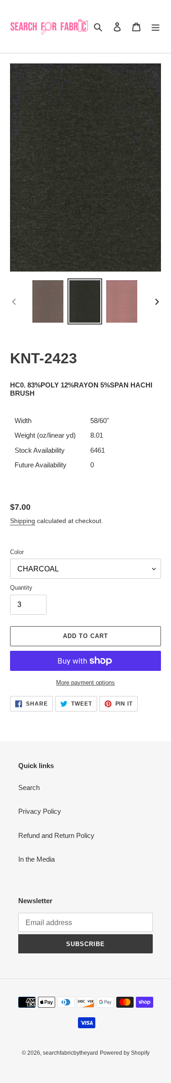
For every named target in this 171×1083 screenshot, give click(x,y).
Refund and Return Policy (56, 835)
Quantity (21, 587)
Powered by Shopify (125, 1053)
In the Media (36, 859)
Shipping (22, 520)
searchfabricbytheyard (70, 1053)
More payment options (85, 682)
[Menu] (155, 27)
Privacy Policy (39, 811)
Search (29, 787)
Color (17, 552)
